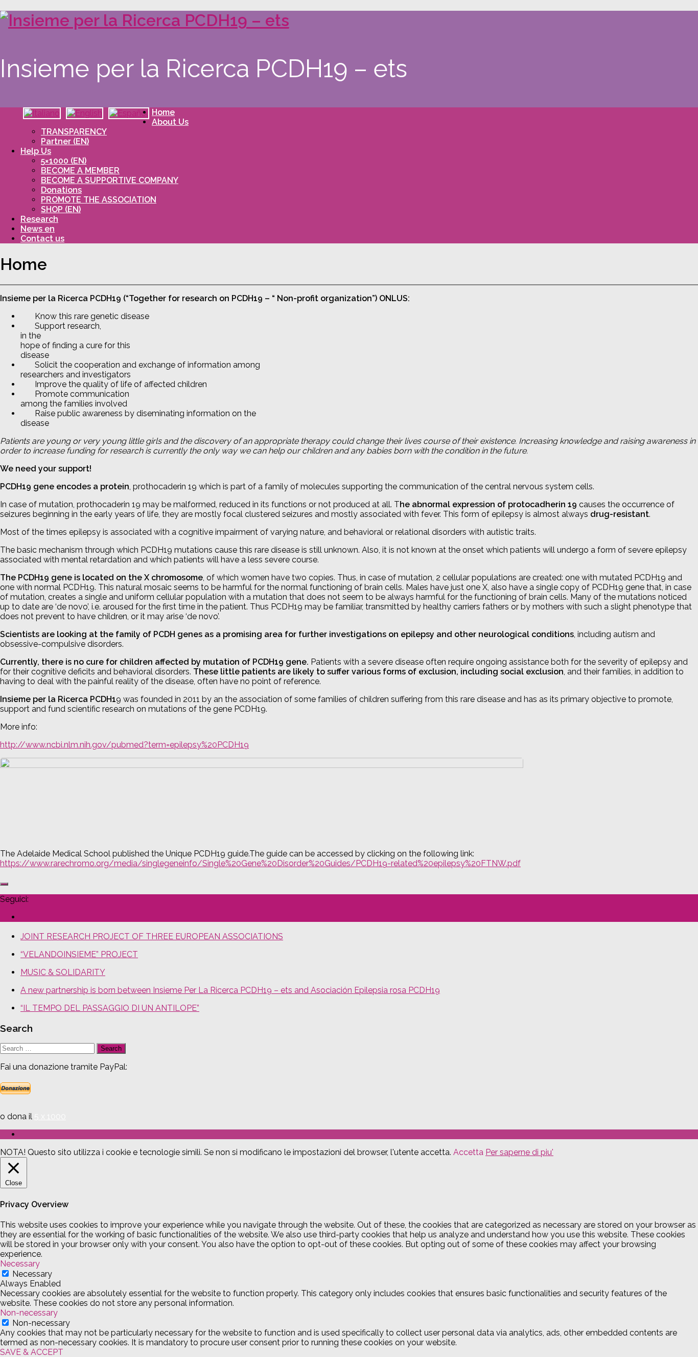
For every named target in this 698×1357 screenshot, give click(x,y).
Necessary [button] (20, 1264)
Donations (61, 190)
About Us (170, 122)
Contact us (42, 238)
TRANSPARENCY (74, 132)
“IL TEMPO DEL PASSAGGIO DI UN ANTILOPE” (109, 1008)
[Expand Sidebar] (4, 884)
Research (39, 219)
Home (163, 112)
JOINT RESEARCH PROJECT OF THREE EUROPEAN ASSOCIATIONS (151, 936)
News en (37, 229)
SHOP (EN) (61, 209)
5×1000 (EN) (63, 161)
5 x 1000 (50, 1116)
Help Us (35, 151)
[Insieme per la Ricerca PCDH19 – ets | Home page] (144, 20)
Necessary (32, 1274)
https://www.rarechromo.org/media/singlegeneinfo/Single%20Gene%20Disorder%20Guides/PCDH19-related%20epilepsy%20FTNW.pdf (260, 863)
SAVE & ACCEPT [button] (31, 1352)
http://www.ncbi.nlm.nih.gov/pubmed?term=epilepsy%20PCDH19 (124, 745)
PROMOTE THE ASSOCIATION (98, 200)
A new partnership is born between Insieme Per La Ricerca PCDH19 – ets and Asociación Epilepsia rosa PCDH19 (230, 990)
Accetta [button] (468, 1152)
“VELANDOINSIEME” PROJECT (79, 954)
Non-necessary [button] (29, 1313)
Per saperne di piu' (519, 1152)
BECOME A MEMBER (80, 170)
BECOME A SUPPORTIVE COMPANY (109, 180)
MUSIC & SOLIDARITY (62, 972)
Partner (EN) (65, 141)
